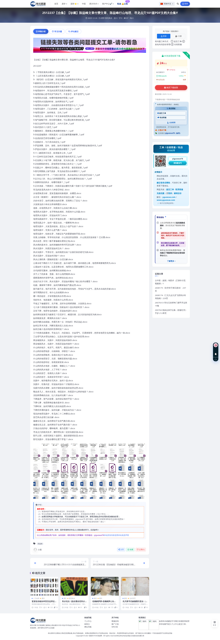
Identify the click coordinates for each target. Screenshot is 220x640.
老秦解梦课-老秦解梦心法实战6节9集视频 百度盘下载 (104, 602)
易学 (103, 18)
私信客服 (163, 117)
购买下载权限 (172, 88)
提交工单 (162, 113)
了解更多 (170, 261)
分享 (122, 549)
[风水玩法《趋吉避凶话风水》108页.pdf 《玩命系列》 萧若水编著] (74, 586)
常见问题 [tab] (58, 31)
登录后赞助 (165, 182)
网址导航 (88, 627)
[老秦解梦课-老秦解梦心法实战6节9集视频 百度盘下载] (105, 586)
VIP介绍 (115, 627)
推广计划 (115, 624)
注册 (180, 36)
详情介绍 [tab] (42, 31)
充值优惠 (160, 193)
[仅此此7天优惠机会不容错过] (89, 46)
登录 (186, 4)
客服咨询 (115, 621)
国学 (95, 598)
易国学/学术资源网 (95, 636)
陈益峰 (40, 544)
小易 (40, 549)
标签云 (87, 624)
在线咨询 (216, 352)
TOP (215, 360)
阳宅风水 (108, 18)
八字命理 (36, 598)
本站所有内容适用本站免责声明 (116, 535)
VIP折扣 (172, 70)
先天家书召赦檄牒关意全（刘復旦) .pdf (135, 602)
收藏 (131, 549)
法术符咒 (132, 598)
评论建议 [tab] (75, 31)
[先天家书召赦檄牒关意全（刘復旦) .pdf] (135, 586)
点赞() (142, 549)
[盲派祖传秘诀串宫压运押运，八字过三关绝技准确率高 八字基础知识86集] (44, 586)
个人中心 (88, 621)
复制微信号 (178, 163)
